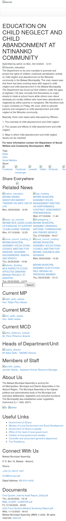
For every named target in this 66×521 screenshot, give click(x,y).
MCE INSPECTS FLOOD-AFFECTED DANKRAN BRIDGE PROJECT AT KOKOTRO (15, 273)
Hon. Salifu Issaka (11, 319)
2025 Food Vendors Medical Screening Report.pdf (27, 508)
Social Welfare (9, 160)
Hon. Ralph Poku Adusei (14, 302)
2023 (5, 157)
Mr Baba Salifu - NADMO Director (19, 352)
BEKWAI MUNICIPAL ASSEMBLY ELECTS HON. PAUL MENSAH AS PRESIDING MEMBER (46, 269)
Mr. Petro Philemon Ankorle (16, 336)
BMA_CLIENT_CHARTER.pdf (17, 501)
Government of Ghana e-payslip (25, 428)
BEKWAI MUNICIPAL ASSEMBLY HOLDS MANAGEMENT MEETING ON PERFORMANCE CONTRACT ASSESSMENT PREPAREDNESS (47, 204)
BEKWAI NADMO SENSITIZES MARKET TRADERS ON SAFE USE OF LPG (17, 201)
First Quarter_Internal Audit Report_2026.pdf (25, 495)
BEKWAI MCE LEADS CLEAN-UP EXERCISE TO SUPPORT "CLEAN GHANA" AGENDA (17, 226)
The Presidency (17, 441)
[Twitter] (43, 167)
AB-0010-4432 (26, 480)
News (5, 153)
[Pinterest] (53, 167)
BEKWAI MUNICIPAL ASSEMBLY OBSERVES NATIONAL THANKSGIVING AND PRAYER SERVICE (47, 227)
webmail (17, 517)
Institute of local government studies (27, 435)
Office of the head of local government (28, 432)
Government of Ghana (20, 422)
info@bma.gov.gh (11, 475)
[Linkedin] (33, 167)
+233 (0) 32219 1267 (13, 470)
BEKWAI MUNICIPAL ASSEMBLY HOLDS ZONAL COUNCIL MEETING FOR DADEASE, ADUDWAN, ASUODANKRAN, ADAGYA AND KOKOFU (16, 250)
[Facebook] (7, 167)
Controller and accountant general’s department (33, 438)
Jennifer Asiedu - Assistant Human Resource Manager (30, 369)
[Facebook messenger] (20, 169)
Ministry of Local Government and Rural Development (36, 425)
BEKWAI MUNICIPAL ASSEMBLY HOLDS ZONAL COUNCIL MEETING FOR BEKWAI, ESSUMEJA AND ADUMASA (47, 249)
